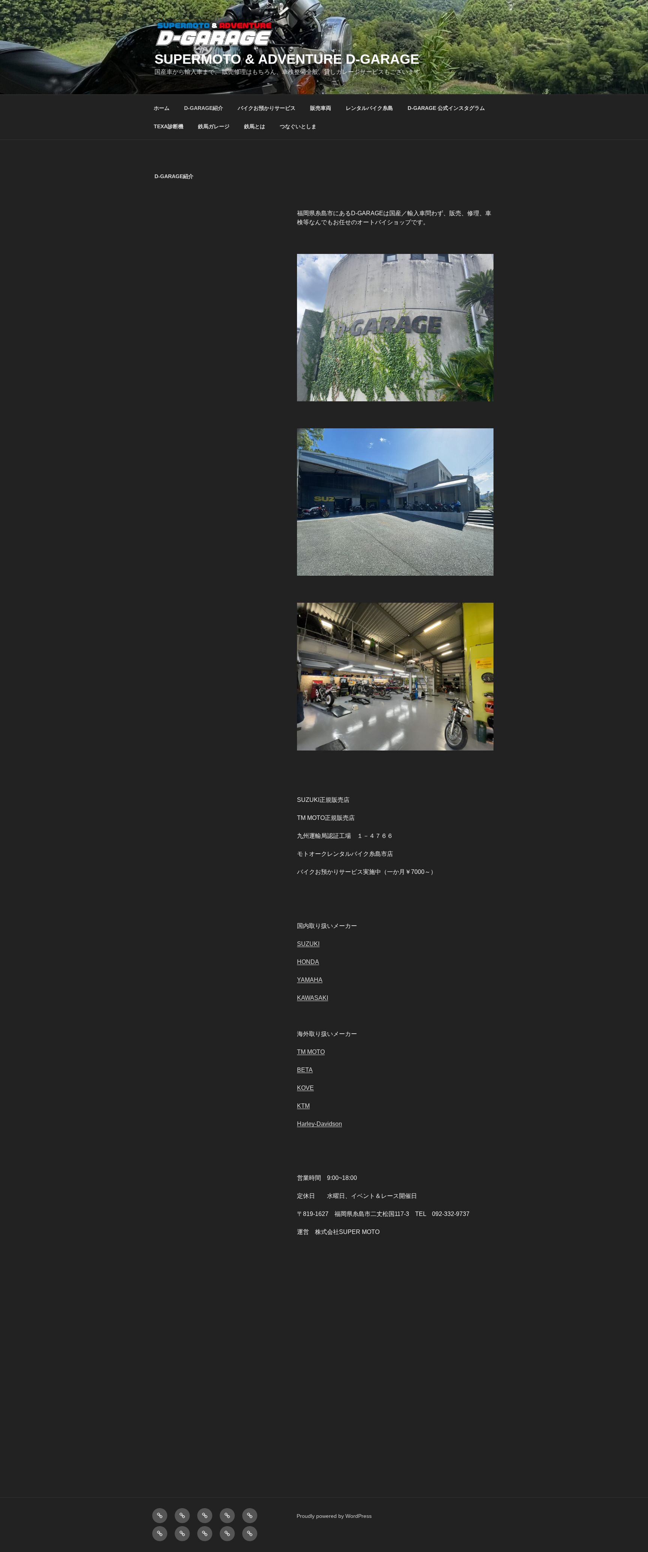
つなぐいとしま (298, 126)
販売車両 (320, 108)
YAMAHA (309, 980)
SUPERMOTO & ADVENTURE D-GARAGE (286, 59)
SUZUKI (308, 944)
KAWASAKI (312, 998)
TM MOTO (311, 1052)
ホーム (162, 108)
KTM (303, 1106)
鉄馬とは (254, 126)
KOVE (305, 1088)
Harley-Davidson (319, 1124)
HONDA (308, 962)
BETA (305, 1070)
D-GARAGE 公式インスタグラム (446, 108)
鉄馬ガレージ (214, 126)
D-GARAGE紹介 (203, 108)
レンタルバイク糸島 (369, 108)
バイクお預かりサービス (267, 108)
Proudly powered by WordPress (334, 1516)
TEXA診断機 (168, 126)
